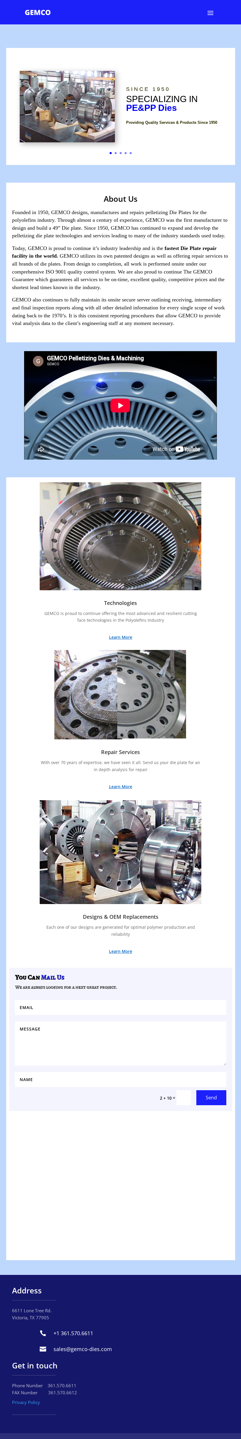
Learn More (120, 637)
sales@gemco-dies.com (82, 1349)
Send (211, 1097)
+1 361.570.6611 (73, 1333)
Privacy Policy (26, 1402)
